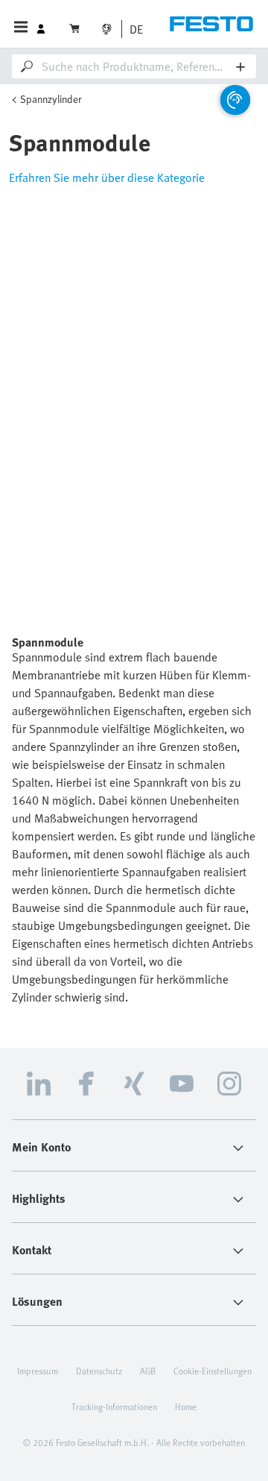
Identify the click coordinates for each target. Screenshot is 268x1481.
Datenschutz (99, 1370)
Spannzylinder (51, 99)
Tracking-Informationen (114, 1406)
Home (186, 1406)
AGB (148, 1370)
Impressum (37, 1370)
